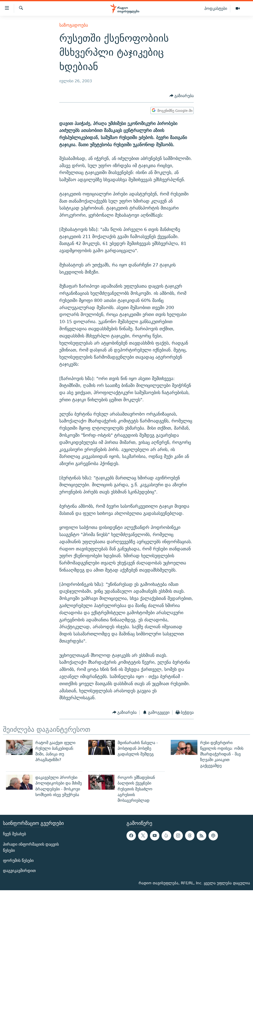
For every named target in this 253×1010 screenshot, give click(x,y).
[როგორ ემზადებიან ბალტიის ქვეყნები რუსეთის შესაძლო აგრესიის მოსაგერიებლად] (101, 782)
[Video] (237, 9)
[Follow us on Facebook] (131, 835)
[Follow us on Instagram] (178, 835)
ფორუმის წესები (18, 860)
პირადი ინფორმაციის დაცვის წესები (31, 847)
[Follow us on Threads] (189, 835)
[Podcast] (213, 835)
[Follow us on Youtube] (154, 835)
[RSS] (201, 835)
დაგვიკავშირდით (19, 871)
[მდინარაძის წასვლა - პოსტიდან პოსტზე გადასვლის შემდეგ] (101, 747)
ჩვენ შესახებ (14, 834)
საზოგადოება (73, 25)
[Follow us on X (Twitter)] (143, 835)
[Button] (181, 95)
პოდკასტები (215, 8)
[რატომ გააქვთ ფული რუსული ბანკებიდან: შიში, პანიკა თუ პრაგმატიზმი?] (19, 747)
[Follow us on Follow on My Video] (166, 835)
